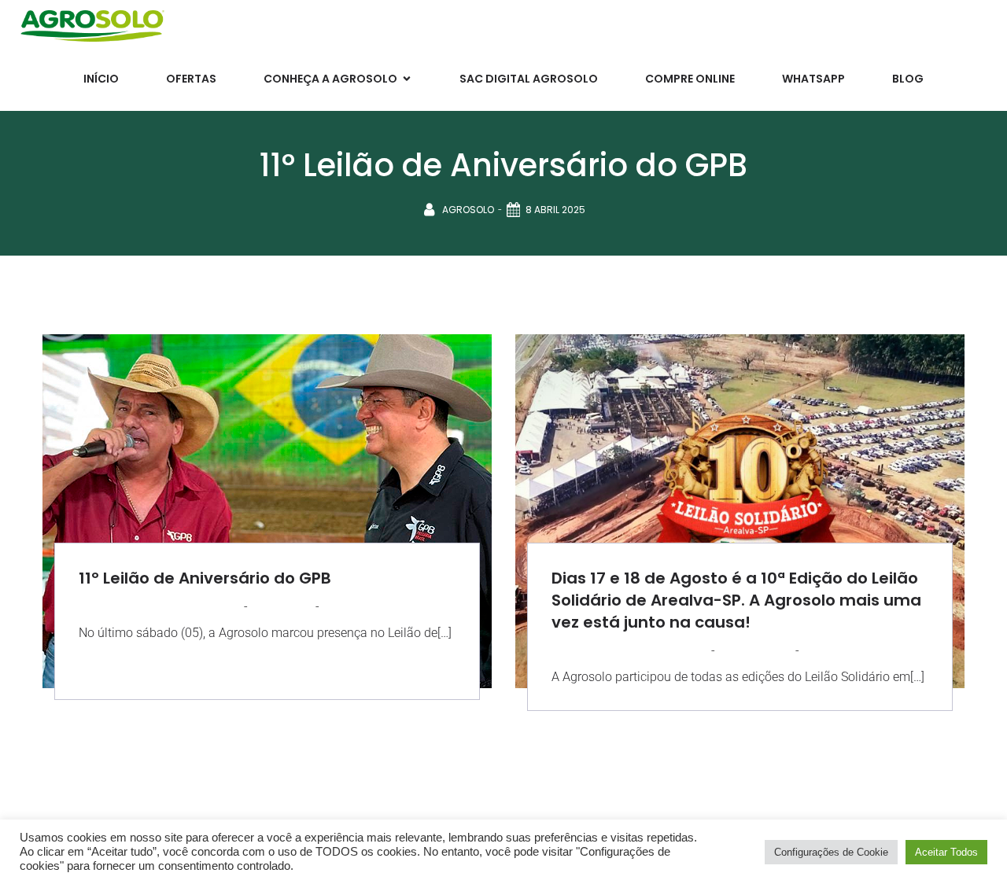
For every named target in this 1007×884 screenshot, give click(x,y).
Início (101, 79)
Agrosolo (468, 209)
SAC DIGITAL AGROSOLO (528, 79)
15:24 (335, 606)
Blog (908, 79)
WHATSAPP (813, 79)
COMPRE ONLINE (690, 79)
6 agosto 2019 (755, 650)
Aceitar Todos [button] (946, 852)
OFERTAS (191, 79)
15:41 (813, 650)
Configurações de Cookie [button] (831, 852)
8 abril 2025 (555, 209)
